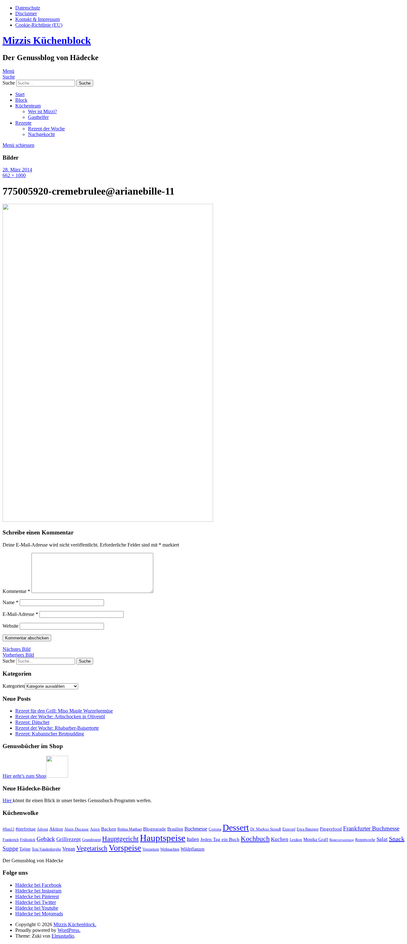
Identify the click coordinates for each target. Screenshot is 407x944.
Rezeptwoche (365, 839)
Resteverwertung (341, 840)
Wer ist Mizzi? (42, 111)
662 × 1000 (14, 175)
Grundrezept (91, 839)
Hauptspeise (162, 838)
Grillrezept (68, 839)
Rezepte (23, 123)
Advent (42, 829)
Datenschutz (27, 7)
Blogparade (154, 828)
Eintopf (288, 829)
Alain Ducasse (76, 829)
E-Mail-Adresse (20, 614)
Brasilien (175, 828)
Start (19, 94)
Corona (215, 829)
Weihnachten (169, 849)
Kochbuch (255, 839)
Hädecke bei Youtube (36, 908)
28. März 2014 (17, 169)
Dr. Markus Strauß (265, 829)
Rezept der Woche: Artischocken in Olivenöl (60, 716)
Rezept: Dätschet (32, 722)
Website (10, 626)
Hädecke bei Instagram (38, 890)
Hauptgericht (120, 839)
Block (21, 100)
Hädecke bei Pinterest (37, 896)
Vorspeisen (150, 849)
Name (10, 602)
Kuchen (279, 839)
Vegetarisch (91, 848)
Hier (8, 800)
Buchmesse (195, 828)
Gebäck (46, 839)
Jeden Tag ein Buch (219, 839)
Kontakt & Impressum (37, 19)
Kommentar (16, 591)
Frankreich (11, 839)
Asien (95, 829)
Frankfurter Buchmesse (371, 828)
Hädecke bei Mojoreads (39, 913)
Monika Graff (315, 839)
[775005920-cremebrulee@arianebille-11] (108, 520)
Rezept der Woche (46, 128)
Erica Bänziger (308, 829)
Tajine (25, 848)
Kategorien (14, 686)
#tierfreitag (26, 828)
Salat (382, 839)
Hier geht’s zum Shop (24, 776)
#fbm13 (8, 829)
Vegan (68, 848)
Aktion (56, 828)
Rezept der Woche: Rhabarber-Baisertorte (57, 728)
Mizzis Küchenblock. (74, 924)
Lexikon (296, 839)
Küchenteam (28, 105)
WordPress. (69, 930)
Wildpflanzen (192, 848)
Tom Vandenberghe (46, 849)
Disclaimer (26, 13)
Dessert (236, 827)
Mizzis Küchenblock (47, 40)
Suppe (10, 848)
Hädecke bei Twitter (35, 902)
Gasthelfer (38, 117)
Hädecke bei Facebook (38, 885)
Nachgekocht (41, 134)
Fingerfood (331, 828)
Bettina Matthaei (129, 829)
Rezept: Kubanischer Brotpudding (49, 733)
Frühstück (27, 839)
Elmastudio (63, 936)
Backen (108, 828)
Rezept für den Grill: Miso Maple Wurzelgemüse (64, 710)
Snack (396, 838)
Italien (193, 839)
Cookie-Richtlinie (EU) (38, 25)
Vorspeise (125, 847)
